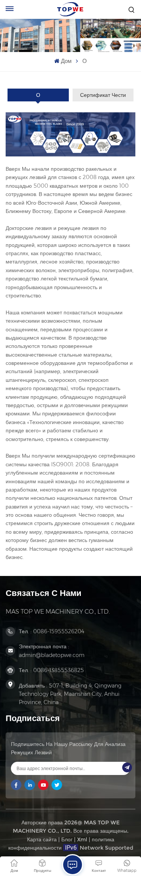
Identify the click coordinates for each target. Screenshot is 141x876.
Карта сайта (42, 839)
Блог (67, 839)
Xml (82, 839)
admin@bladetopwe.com (52, 655)
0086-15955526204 (58, 631)
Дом (66, 60)
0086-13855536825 (58, 670)
